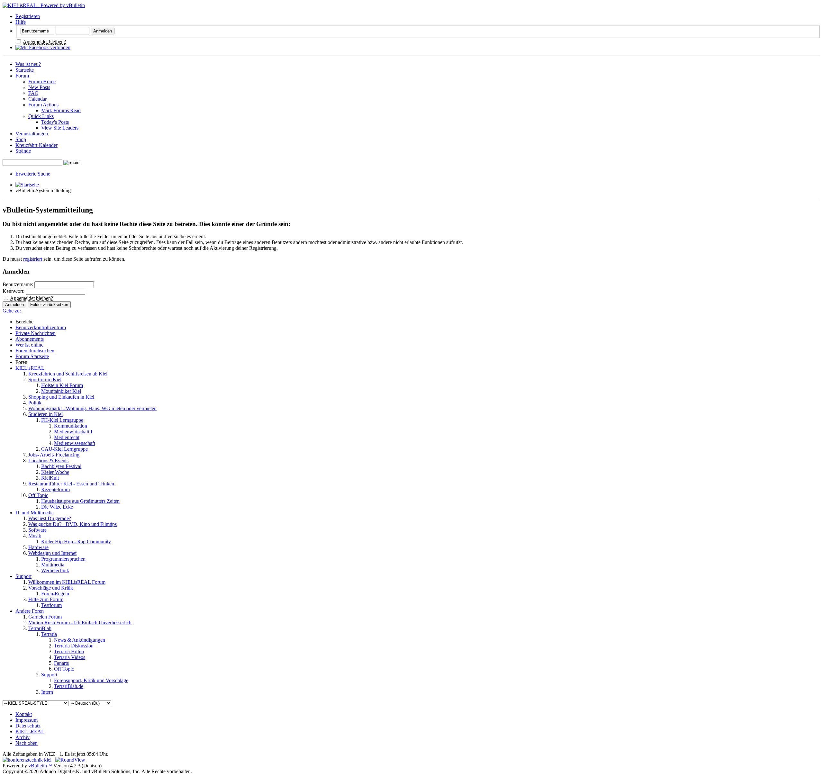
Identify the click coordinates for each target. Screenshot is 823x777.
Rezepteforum (55, 489)
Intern (47, 692)
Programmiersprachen (63, 559)
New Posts (39, 87)
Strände (23, 151)
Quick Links (41, 116)
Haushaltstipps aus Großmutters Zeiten (80, 501)
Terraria (49, 634)
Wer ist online (29, 345)
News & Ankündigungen (79, 640)
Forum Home (42, 81)
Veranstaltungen (31, 133)
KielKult (50, 478)
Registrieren (27, 16)
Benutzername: (18, 284)
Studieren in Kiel (45, 414)
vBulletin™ (40, 765)
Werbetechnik (55, 570)
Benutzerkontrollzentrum (40, 327)
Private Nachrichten (35, 333)
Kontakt (23, 714)
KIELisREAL (29, 368)
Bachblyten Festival (61, 466)
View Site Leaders (59, 128)
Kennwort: (13, 291)
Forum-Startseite (32, 356)
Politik (34, 402)
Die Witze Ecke (57, 507)
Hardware (38, 547)
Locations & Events (48, 460)
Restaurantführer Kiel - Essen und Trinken (71, 483)
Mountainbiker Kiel (61, 391)
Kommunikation (70, 426)
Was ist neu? (28, 64)
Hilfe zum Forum (45, 599)
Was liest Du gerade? (49, 518)
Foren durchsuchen (34, 350)
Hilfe (20, 22)
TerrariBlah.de (68, 686)
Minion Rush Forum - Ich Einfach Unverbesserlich (79, 622)
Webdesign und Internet (52, 553)
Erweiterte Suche (32, 173)
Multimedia (52, 564)
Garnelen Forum (45, 616)
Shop (20, 139)
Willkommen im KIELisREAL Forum (66, 582)
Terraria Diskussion (74, 645)
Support (23, 576)
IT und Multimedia (34, 512)
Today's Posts (55, 122)
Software (37, 530)
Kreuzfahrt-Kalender (36, 145)
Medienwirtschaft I (73, 431)
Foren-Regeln (55, 593)
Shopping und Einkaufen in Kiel (61, 397)
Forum (22, 75)
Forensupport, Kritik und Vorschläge (91, 680)
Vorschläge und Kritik (50, 588)
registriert (32, 259)
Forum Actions (43, 104)
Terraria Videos (69, 657)
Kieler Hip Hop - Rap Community (76, 541)
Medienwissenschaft (74, 443)
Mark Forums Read (61, 110)
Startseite (24, 70)
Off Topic (38, 495)
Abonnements (29, 339)
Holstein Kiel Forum (62, 385)
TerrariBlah (39, 628)
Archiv (22, 737)
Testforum (51, 605)
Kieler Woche (55, 472)
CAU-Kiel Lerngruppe (64, 449)
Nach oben (26, 743)
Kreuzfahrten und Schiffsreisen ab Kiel (67, 373)
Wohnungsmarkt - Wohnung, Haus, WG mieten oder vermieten (92, 408)
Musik (34, 535)
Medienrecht (66, 437)
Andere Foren (29, 611)
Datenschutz (28, 725)
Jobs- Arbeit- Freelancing (53, 454)
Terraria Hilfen (69, 651)
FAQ (33, 93)
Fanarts (61, 663)
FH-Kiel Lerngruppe (62, 420)
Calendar (37, 99)
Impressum (26, 720)
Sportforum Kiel (44, 379)
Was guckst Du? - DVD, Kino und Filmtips (72, 524)
